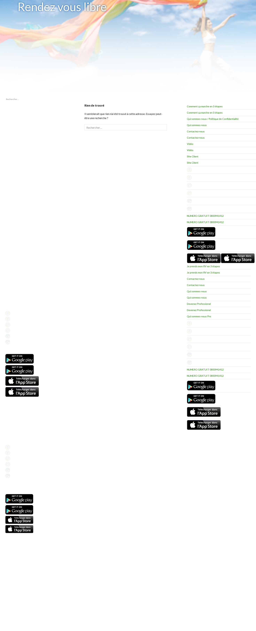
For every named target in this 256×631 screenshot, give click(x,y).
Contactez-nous (196, 131)
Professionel (11, 300)
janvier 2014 (11, 192)
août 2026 (10, 188)
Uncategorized (12, 218)
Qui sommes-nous (197, 125)
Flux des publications (15, 240)
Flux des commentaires (16, 244)
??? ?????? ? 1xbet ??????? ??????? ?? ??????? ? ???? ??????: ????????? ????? (19, 124)
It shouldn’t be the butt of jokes (19, 117)
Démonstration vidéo (15, 429)
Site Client (192, 156)
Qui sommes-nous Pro (199, 316)
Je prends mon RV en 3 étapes (203, 266)
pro (6, 214)
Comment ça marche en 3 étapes (205, 106)
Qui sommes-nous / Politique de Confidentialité (213, 118)
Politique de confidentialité (17, 308)
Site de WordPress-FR (15, 249)
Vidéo (190, 143)
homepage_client (13, 210)
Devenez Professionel (199, 303)
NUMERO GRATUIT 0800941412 (205, 215)
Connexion (10, 236)
